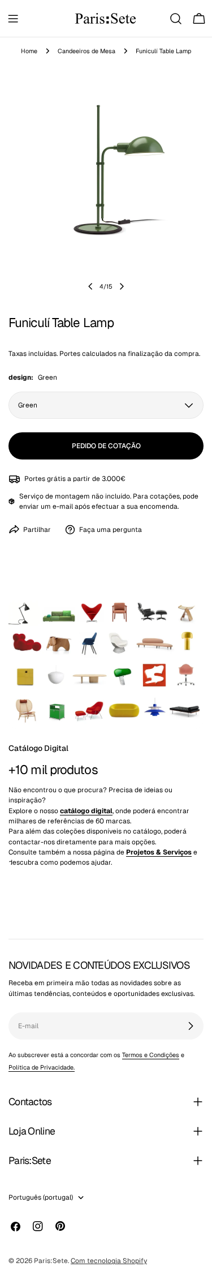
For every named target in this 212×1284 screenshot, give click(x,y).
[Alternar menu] (13, 18)
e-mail (63, 506)
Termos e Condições (150, 1055)
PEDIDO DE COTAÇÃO (106, 445)
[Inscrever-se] (190, 1026)
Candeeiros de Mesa (86, 51)
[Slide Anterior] (90, 286)
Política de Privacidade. (41, 1067)
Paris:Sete (51, 1260)
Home (29, 51)
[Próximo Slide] (122, 286)
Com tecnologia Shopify (109, 1260)
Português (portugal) (40, 1197)
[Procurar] (176, 18)
